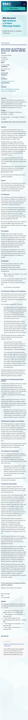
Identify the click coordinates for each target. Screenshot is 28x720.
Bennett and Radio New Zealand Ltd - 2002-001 (14, 645)
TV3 (2, 85)
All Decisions (6, 43)
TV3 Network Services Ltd (7, 81)
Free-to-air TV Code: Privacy (8, 91)
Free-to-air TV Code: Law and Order (10, 89)
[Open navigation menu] (24, 4)
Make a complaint (14, 8)
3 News (3, 77)
